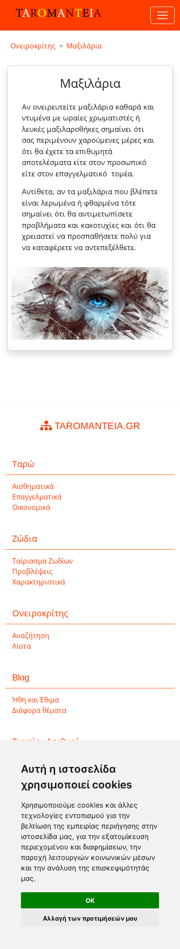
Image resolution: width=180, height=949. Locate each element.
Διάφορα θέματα (39, 710)
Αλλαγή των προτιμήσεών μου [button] (90, 918)
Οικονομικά (31, 507)
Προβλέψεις (32, 571)
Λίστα (21, 646)
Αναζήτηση (30, 636)
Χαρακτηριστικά (38, 582)
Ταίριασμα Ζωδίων (42, 561)
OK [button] (90, 900)
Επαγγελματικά (37, 497)
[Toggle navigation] (162, 15)
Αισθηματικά (33, 486)
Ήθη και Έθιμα (35, 700)
